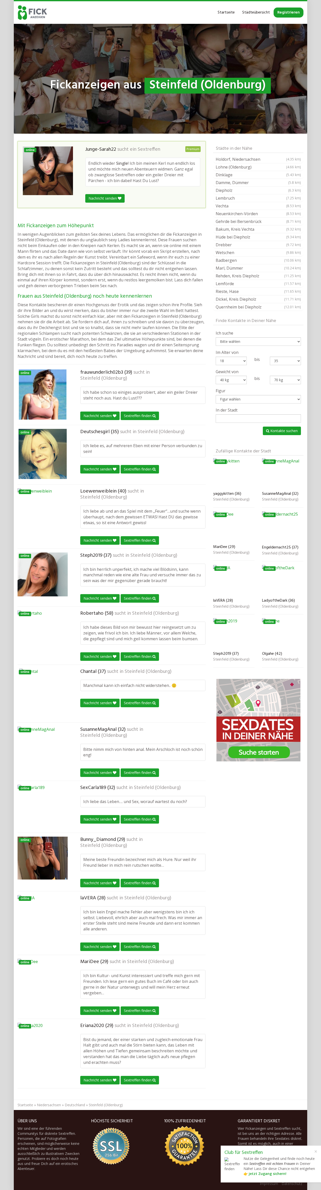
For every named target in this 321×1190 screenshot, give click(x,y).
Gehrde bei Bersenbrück (258, 221)
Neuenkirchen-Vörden (258, 213)
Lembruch (258, 198)
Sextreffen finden (138, 415)
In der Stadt (226, 410)
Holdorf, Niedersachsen (258, 159)
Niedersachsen (49, 1104)
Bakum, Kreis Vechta (258, 229)
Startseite (226, 12)
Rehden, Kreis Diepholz (258, 276)
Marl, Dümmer (258, 268)
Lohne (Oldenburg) (258, 167)
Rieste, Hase (258, 291)
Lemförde (258, 283)
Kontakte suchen (283, 430)
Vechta (258, 206)
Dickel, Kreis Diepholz (258, 299)
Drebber (258, 245)
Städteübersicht (256, 12)
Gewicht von (227, 371)
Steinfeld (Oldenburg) (103, 378)
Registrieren (288, 12)
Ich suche (224, 333)
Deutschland (75, 1104)
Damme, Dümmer (258, 182)
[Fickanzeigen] (32, 12)
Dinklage (258, 175)
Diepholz (258, 190)
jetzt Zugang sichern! (267, 1173)
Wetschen (258, 252)
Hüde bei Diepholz (258, 237)
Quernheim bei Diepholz (258, 307)
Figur (220, 390)
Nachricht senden (103, 198)
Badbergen (258, 260)
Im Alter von (227, 352)
